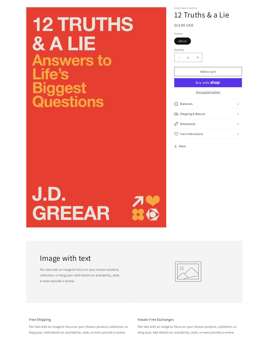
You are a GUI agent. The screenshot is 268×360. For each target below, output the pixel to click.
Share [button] (182, 146)
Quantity (179, 49)
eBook (182, 41)
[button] (208, 104)
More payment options (208, 92)
